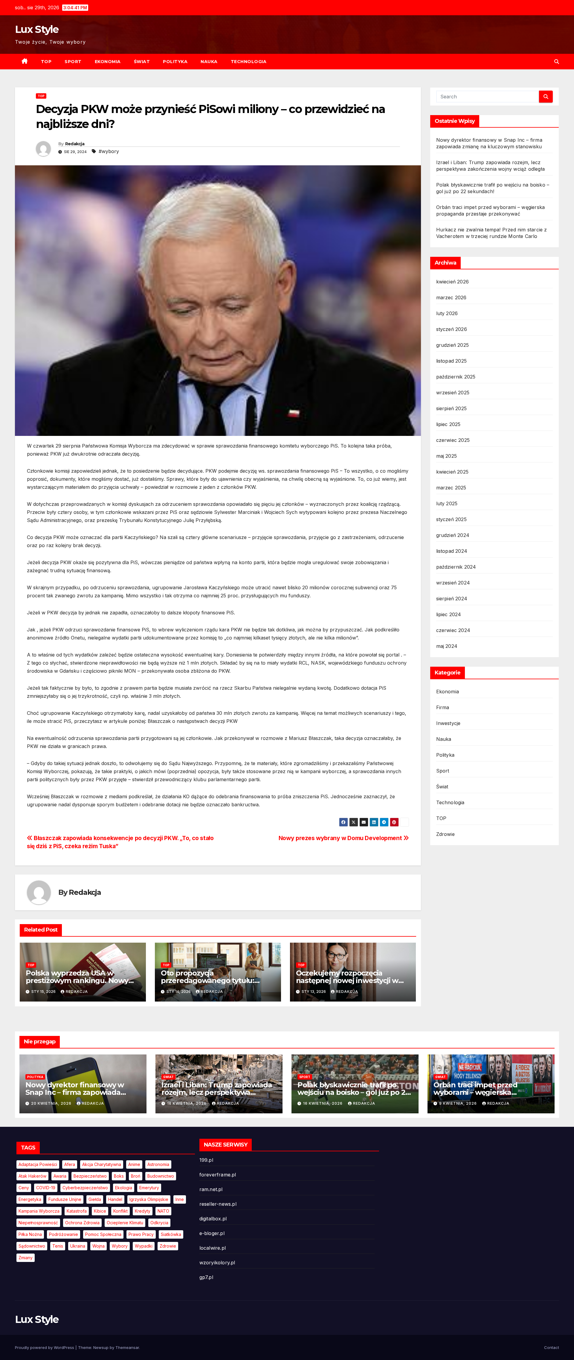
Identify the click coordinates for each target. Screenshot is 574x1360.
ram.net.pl (211, 1189)
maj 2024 (447, 646)
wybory (120, 1245)
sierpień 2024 (452, 599)
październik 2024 (456, 567)
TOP (46, 61)
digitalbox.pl (213, 1219)
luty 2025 (447, 503)
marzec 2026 (451, 297)
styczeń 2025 (451, 519)
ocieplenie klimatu (125, 1222)
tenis (57, 1245)
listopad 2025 (451, 361)
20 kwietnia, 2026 (52, 1103)
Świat (142, 61)
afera (69, 1164)
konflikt (120, 1211)
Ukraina (77, 1245)
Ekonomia (108, 61)
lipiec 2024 (448, 614)
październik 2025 (456, 377)
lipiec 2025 (448, 424)
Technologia (249, 61)
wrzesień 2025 (453, 393)
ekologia (123, 1187)
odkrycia (159, 1222)
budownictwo (160, 1176)
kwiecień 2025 (452, 472)
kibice (100, 1211)
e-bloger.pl (212, 1233)
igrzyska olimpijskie (148, 1199)
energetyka (30, 1199)
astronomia (158, 1164)
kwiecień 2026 (452, 282)
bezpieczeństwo (90, 1176)
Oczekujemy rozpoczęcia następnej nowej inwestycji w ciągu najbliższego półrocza (347, 980)
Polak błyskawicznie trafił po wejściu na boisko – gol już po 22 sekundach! (353, 1092)
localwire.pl (212, 1248)
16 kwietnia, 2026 (187, 1103)
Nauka (209, 61)
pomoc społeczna (103, 1234)
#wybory (109, 151)
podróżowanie (63, 1234)
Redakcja (74, 143)
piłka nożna (30, 1234)
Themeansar (127, 1347)
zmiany (26, 1257)
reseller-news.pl (217, 1204)
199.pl (206, 1160)
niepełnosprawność (38, 1222)
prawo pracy (141, 1234)
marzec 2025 (451, 488)
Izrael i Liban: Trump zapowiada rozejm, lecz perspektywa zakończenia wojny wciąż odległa (219, 1092)
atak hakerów (32, 1176)
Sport (73, 61)
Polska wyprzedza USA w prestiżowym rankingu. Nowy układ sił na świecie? (77, 980)
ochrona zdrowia (82, 1222)
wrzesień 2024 (453, 583)
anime (134, 1164)
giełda (94, 1199)
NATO (163, 1211)
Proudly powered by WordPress (45, 1347)
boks (119, 1176)
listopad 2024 (452, 551)
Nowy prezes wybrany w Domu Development (341, 838)
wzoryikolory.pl (217, 1263)
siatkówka (171, 1234)
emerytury (149, 1187)
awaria (60, 1176)
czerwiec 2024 (453, 630)
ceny (24, 1187)
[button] (556, 62)
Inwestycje (448, 723)
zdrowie (168, 1245)
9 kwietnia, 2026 (458, 1103)
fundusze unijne (64, 1199)
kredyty (142, 1211)
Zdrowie (445, 834)
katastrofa (77, 1211)
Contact (551, 1347)
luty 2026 (447, 313)
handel (115, 1199)
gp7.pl (206, 1277)
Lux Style (37, 29)
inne (179, 1199)
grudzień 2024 (453, 535)
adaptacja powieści (38, 1164)
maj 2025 (446, 456)
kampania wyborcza (39, 1211)
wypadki (143, 1245)
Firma (442, 707)
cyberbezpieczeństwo (85, 1187)
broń (135, 1176)
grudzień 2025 (452, 345)
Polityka (175, 61)
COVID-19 (45, 1187)
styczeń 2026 (451, 329)
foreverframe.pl (217, 1175)
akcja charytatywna (101, 1164)
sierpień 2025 (451, 408)
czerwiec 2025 (453, 440)
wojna (98, 1245)
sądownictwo (32, 1245)
